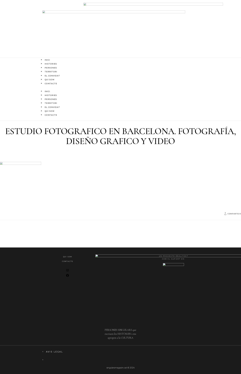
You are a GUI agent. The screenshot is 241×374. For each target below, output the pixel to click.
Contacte (51, 83)
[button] (108, 87)
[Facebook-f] (187, 89)
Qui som (49, 111)
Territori (51, 103)
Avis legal (54, 352)
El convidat (52, 107)
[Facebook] (67, 276)
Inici (47, 91)
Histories (51, 95)
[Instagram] (196, 89)
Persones (51, 99)
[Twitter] (191, 89)
